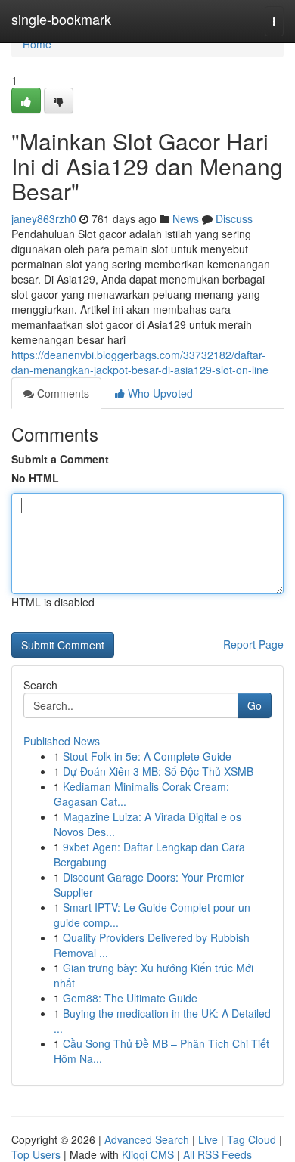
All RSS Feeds (217, 1154)
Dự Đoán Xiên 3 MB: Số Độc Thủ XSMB (158, 771)
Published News (61, 740)
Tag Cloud (251, 1139)
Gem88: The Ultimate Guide (130, 998)
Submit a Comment (60, 458)
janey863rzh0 (43, 218)
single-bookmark (61, 19)
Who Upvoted (159, 393)
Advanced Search (146, 1139)
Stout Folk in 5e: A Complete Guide (147, 756)
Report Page (253, 644)
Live (208, 1139)
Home (37, 43)
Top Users (36, 1154)
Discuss (234, 218)
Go (254, 705)
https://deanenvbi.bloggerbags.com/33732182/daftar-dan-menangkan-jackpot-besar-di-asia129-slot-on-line (140, 362)
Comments (61, 393)
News (185, 218)
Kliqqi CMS (148, 1154)
